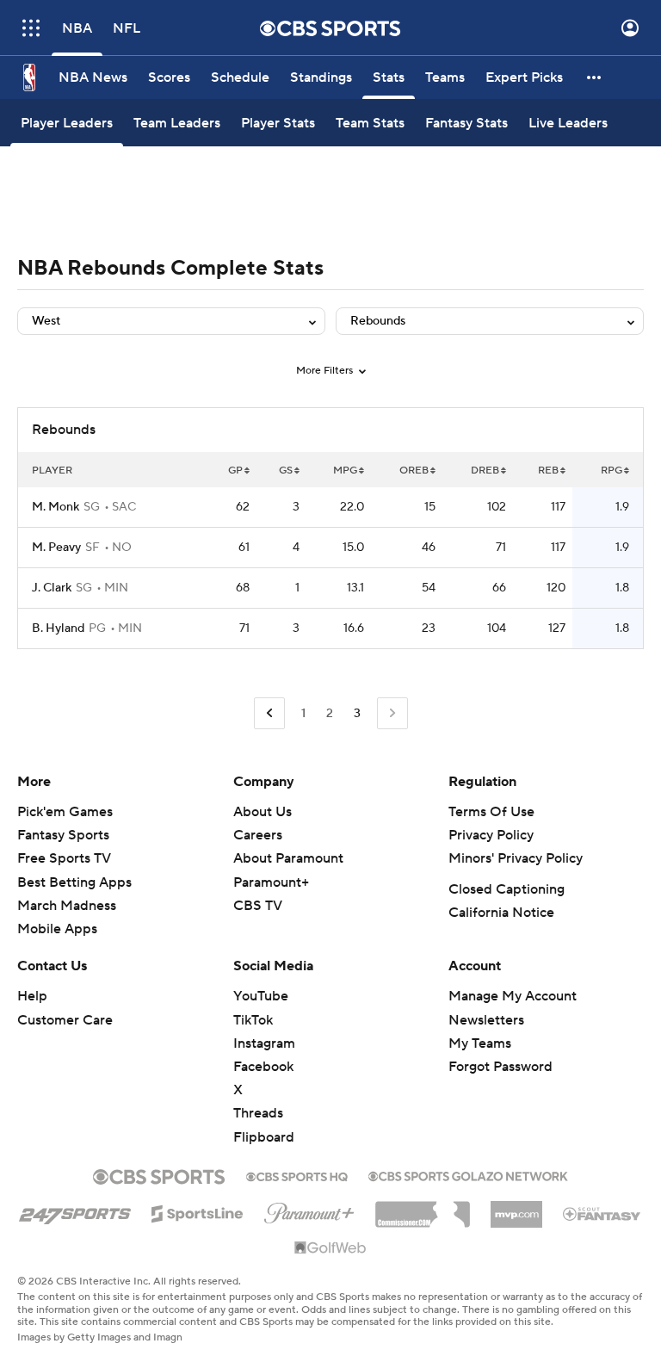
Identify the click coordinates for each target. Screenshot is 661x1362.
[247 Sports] (75, 1210)
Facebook (263, 1066)
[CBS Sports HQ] (297, 1175)
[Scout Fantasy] (602, 1213)
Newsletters (486, 1020)
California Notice (501, 912)
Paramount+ (271, 882)
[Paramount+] (309, 1209)
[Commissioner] (422, 1208)
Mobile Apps (57, 929)
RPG (611, 470)
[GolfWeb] (330, 1248)
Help (32, 996)
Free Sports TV (64, 858)
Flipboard (263, 1137)
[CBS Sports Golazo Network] (468, 1174)
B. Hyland (58, 628)
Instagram (264, 1043)
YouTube (260, 996)
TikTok (253, 1020)
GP (235, 470)
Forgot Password (500, 1066)
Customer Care (65, 1020)
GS (286, 470)
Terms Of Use (491, 811)
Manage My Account (512, 996)
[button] (31, 28)
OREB (414, 470)
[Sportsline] (197, 1211)
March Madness (66, 905)
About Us (262, 811)
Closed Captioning (506, 889)
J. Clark (51, 588)
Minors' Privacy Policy (515, 858)
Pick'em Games (65, 811)
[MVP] (516, 1208)
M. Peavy (56, 547)
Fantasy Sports (63, 835)
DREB (485, 470)
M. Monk (55, 507)
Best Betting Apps (74, 882)
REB (548, 470)
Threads (258, 1113)
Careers (257, 835)
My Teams (479, 1043)
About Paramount (288, 858)
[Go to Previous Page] (269, 713)
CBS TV (257, 905)
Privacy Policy (491, 835)
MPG (345, 470)
